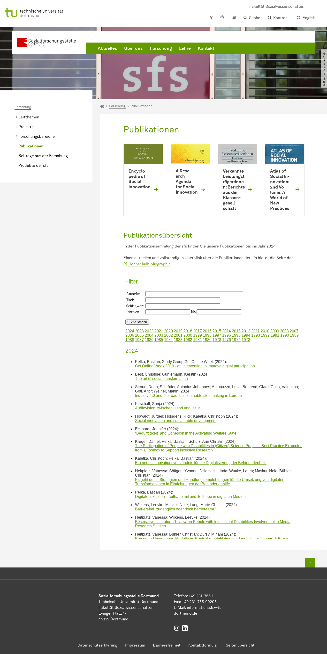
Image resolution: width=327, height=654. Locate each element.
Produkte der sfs (33, 165)
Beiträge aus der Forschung (43, 155)
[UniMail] (234, 18)
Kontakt (206, 48)
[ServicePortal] (222, 18)
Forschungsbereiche (36, 136)
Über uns (133, 48)
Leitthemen (28, 117)
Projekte (26, 126)
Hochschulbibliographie (149, 264)
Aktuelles (107, 48)
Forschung (161, 48)
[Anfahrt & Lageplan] (211, 18)
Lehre (185, 48)
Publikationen (30, 146)
